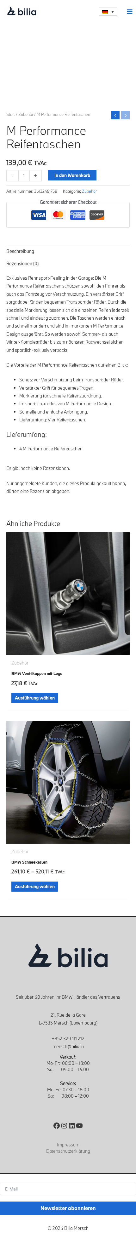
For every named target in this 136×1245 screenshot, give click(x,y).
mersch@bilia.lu (68, 1046)
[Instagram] (64, 1125)
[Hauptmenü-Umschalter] (130, 12)
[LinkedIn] (72, 1125)
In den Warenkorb (72, 175)
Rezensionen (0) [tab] (22, 263)
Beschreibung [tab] (20, 251)
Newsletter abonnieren (68, 1208)
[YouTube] (79, 1125)
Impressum (68, 1145)
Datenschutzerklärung (68, 1151)
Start (10, 114)
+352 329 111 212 (68, 1039)
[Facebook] (56, 1125)
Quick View (68, 651)
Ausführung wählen (35, 698)
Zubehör (25, 114)
